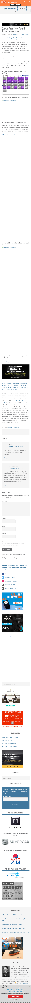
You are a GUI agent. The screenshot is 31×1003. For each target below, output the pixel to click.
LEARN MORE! (15, 996)
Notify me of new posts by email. (12, 558)
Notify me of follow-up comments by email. (14, 554)
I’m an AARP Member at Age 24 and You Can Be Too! (15, 932)
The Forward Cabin (15, 8)
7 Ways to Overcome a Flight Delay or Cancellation (15, 915)
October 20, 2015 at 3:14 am (16, 468)
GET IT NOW (15, 4)
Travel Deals (15, 427)
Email (3, 526)
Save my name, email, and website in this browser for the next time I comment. (13, 544)
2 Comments (25, 34)
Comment (5, 501)
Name (4, 518)
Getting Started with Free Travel (10, 737)
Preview (5, 807)
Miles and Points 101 (7, 740)
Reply (5, 458)
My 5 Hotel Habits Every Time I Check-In (12, 924)
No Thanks (15, 999)
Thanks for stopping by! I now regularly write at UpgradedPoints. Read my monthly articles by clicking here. (14, 567)
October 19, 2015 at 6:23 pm (16, 446)
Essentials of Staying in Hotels (9, 746)
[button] (15, 3)
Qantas (10, 427)
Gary (7, 362)
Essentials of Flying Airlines (9, 743)
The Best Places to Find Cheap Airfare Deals (13, 928)
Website (4, 533)
